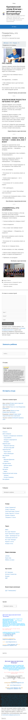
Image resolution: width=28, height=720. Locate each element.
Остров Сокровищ (9, 477)
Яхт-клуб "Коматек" (10, 531)
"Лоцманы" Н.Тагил (10, 517)
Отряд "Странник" (10, 509)
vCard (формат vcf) (12, 644)
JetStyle (7, 556)
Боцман (7, 576)
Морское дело (6, 443)
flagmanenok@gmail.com (9, 639)
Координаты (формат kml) (10, 645)
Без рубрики (6, 479)
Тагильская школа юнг (11, 537)
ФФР (6, 578)
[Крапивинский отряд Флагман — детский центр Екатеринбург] (4, 13)
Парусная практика (9, 445)
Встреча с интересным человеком (13, 435)
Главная (6, 43)
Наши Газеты (7, 280)
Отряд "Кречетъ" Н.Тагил (12, 513)
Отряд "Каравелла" (10, 507)
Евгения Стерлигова (10, 574)
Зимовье (6, 475)
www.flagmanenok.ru (11, 642)
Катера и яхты (9, 543)
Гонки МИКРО (7, 437)
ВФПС (6, 529)
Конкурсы (6, 441)
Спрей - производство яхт (12, 535)
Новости (5, 431)
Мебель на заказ (9, 560)
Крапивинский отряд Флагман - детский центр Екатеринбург (14, 10)
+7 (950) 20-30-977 (8, 635)
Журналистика (7, 449)
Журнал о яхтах (9, 541)
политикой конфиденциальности (11, 715)
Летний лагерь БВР (9, 447)
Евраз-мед (8, 558)
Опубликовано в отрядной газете (12, 282)
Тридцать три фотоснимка (10, 284)
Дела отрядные (7, 433)
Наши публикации (9, 453)
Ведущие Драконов (9, 459)
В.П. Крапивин (9, 572)
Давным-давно (8, 465)
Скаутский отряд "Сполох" (12, 511)
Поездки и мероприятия (10, 439)
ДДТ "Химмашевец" (10, 590)
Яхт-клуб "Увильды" (10, 539)
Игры (4, 457)
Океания (6, 461)
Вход (14, 3)
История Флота (7, 463)
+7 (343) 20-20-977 (10, 634)
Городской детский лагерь (10, 473)
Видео (5, 471)
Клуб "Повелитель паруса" (12, 533)
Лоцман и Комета (10, 515)
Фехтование (6, 455)
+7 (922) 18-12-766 (8, 635)
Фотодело (5, 469)
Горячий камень (7, 286)
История (6, 467)
